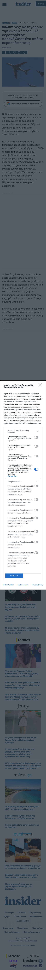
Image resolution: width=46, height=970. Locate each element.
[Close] (41, 385)
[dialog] (23, 485)
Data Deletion (8, 585)
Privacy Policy (37, 585)
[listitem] (23, 431)
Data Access (23, 585)
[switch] (36, 437)
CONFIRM (14, 575)
